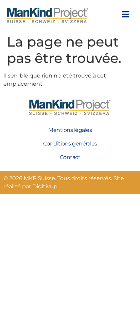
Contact (70, 157)
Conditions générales (70, 143)
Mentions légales (70, 130)
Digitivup (44, 186)
